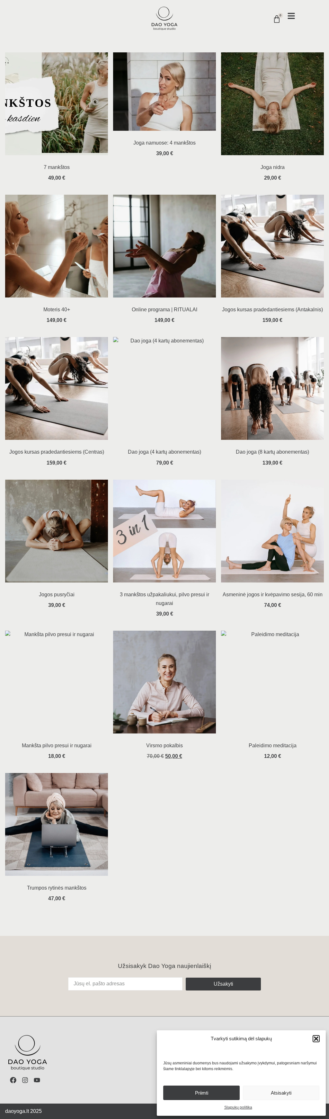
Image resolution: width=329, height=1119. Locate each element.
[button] (316, 1038)
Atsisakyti (281, 1093)
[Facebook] (13, 1080)
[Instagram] (25, 1080)
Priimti (201, 1093)
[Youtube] (37, 1080)
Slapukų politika (238, 1107)
